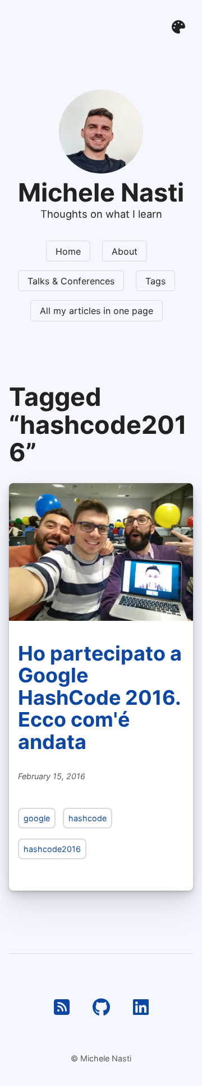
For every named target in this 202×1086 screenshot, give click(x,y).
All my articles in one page (96, 310)
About (124, 251)
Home (68, 251)
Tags (155, 281)
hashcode (87, 818)
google (37, 818)
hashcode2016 (52, 849)
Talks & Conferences (70, 281)
